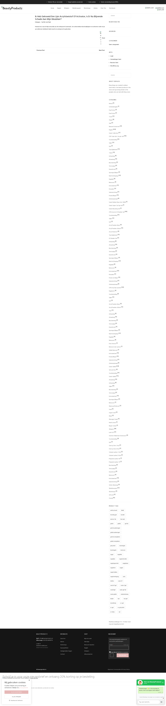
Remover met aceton (115, 347)
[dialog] (16, 691)
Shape (110, 120)
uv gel (112, 607)
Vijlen (110, 143)
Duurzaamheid (64, 648)
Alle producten (88, 654)
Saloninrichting (113, 192)
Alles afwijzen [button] (16, 696)
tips (119, 599)
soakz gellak (113, 594)
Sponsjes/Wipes (113, 173)
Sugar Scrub (112, 413)
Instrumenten (113, 186)
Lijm (110, 146)
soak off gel (113, 585)
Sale (110, 123)
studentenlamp (124, 594)
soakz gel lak (123, 590)
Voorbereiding (113, 140)
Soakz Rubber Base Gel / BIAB (117, 202)
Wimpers (66, 8)
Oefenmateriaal (113, 199)
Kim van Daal (47, 22)
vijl (119, 612)
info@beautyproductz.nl (46, 638)
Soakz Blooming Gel (114, 209)
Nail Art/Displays (113, 176)
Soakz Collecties (113, 133)
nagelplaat (125, 563)
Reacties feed (114, 63)
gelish (111, 524)
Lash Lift (111, 432)
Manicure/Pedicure (114, 406)
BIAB (122, 510)
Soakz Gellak (112, 367)
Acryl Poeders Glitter (115, 229)
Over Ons (103, 8)
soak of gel (123, 585)
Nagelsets (112, 291)
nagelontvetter (123, 559)
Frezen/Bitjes (112, 196)
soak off (120, 581)
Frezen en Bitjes (113, 278)
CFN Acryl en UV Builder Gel (116, 212)
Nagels (59, 8)
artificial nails (113, 510)
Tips (110, 311)
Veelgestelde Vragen (66, 651)
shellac (112, 581)
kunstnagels (113, 550)
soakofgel (113, 590)
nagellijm (112, 559)
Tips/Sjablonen (113, 150)
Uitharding (112, 156)
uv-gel (122, 603)
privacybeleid (125, 652)
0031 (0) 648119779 (48, 640)
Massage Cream (113, 419)
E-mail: (111, 645)
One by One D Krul (114, 449)
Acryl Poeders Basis (114, 225)
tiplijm (112, 599)
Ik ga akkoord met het (119, 652)
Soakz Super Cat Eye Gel (116, 206)
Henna (110, 104)
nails (124, 577)
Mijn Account (88, 639)
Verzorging (112, 166)
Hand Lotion (112, 423)
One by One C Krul (114, 446)
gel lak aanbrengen (115, 528)
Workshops (87, 8)
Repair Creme (112, 426)
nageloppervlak (114, 563)
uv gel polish (121, 607)
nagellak (119, 554)
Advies (96, 8)
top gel (125, 599)
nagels (121, 568)
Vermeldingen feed (115, 59)
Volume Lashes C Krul (115, 452)
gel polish (112, 546)
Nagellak (111, 179)
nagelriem (113, 568)
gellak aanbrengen (115, 532)
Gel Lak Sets (112, 370)
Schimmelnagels (113, 107)
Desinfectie (112, 169)
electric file (113, 519)
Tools (110, 117)
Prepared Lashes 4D (114, 459)
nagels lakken (113, 572)
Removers (111, 182)
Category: (38, 22)
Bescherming (112, 163)
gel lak (126, 524)
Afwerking (112, 159)
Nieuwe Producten (114, 127)
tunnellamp (113, 603)
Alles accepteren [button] (16, 692)
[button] (16, 700)
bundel (122, 515)
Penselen (111, 189)
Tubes (110, 153)
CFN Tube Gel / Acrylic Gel (116, 136)
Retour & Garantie (89, 645)
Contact (62, 654)
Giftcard (111, 495)
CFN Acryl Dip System (115, 288)
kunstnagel (122, 546)
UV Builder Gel (113, 238)
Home (52, 8)
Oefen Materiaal (113, 485)
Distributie (112, 8)
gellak (119, 524)
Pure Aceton (112, 344)
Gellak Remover (113, 350)
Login (111, 56)
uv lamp (112, 612)
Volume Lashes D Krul (115, 455)
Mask (110, 416)
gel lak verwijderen (115, 537)
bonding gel (113, 515)
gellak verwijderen (115, 541)
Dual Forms (112, 110)
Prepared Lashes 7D (114, 462)
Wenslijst (86, 642)
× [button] (29, 680)
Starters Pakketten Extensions (117, 436)
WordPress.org (114, 66)
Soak (110, 409)
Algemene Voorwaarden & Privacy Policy (119, 670)
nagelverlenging (114, 577)
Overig (111, 498)
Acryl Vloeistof (113, 232)
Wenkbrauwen (76, 8)
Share (103, 38)
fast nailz (122, 519)
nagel (111, 554)
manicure (123, 550)
